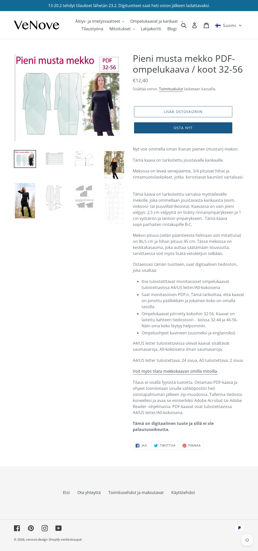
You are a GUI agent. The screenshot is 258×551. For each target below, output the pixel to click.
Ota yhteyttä (89, 492)
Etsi (66, 492)
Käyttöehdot (183, 492)
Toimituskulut (171, 88)
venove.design (37, 539)
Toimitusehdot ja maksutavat (136, 492)
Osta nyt (183, 127)
